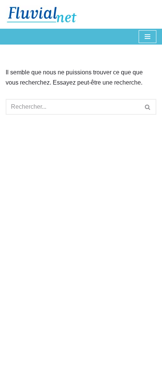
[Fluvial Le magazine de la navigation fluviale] (45, 14)
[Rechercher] (147, 107)
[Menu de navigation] (147, 36)
